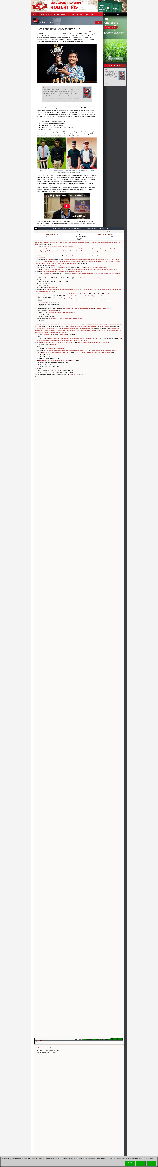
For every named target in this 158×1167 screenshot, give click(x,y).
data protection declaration (19, 1159)
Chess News (47, 22)
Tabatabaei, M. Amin (103, 234)
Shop (34, 14)
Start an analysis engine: (42, 1048)
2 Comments (94, 31)
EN (84, 23)
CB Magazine (61, 14)
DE (82, 23)
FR (87, 23)
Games (108, 231)
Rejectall (140, 1163)
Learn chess (90, 14)
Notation (79, 231)
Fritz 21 (45, 87)
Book (49, 231)
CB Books (71, 14)
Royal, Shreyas (50, 234)
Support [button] (79, 14)
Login (117, 14)
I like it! (88, 31)
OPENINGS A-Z (50, 14)
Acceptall (151, 1163)
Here (108, 1158)
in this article (53, 225)
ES (85, 23)
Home (42, 14)
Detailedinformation (130, 1163)
